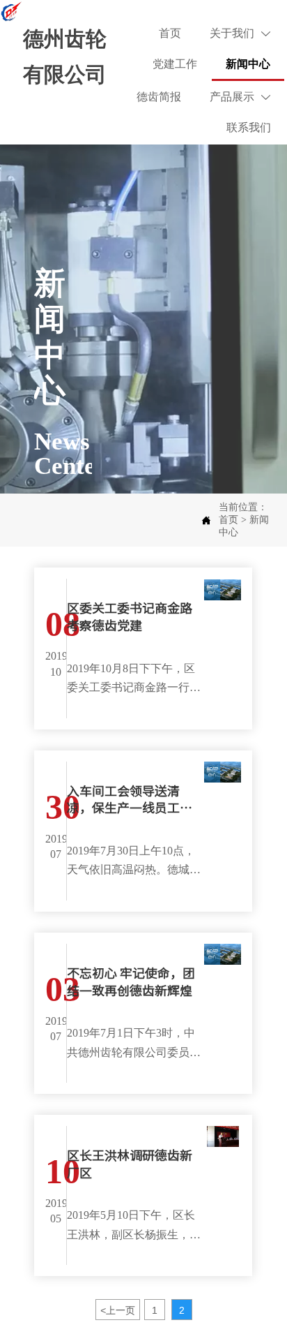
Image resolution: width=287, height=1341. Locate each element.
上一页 (117, 1310)
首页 (228, 519)
